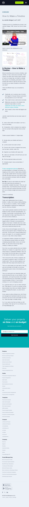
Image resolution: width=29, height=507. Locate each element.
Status (3, 452)
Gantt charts (4, 379)
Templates (5, 397)
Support (3, 443)
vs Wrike (4, 432)
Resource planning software (7, 355)
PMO (3, 390)
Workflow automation (6, 357)
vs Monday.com (5, 428)
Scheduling (5, 12)
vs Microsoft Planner (6, 423)
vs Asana (4, 430)
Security (4, 445)
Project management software (8, 353)
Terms (3, 497)
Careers (3, 450)
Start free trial (19, 2)
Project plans (4, 381)
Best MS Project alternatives (7, 463)
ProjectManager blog (7, 457)
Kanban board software (7, 362)
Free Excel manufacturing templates (9, 474)
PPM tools (4, 368)
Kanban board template (7, 404)
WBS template (5, 408)
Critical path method (6, 388)
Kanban (3, 386)
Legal (7, 497)
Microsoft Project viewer (7, 468)
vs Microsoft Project (6, 421)
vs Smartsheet (5, 426)
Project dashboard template (7, 412)
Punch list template (6, 416)
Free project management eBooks (9, 375)
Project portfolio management (8, 394)
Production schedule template (8, 414)
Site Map (14, 497)
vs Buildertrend (5, 436)
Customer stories (5, 448)
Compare (4, 419)
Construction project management (9, 392)
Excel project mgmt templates (8, 461)
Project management (6, 377)
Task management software (7, 366)
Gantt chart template (6, 401)
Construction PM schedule (7, 465)
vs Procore (4, 434)
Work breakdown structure (7, 384)
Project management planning (10, 168)
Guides (4, 373)
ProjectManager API (6, 454)
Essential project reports (7, 476)
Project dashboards (6, 364)
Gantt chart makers (6, 359)
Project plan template (6, 399)
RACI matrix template (6, 406)
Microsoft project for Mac (7, 459)
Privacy (10, 497)
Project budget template (7, 410)
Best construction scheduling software (10, 470)
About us (4, 441)
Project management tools (7, 370)
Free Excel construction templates (9, 472)
